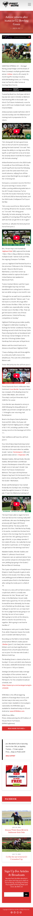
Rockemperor (18, 452)
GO (26, 894)
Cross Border (14, 389)
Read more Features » (16, 728)
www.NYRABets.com (17, 711)
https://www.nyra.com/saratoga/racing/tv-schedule (17, 686)
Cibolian (5, 644)
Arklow (9, 74)
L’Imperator (22, 455)
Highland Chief (7, 251)
